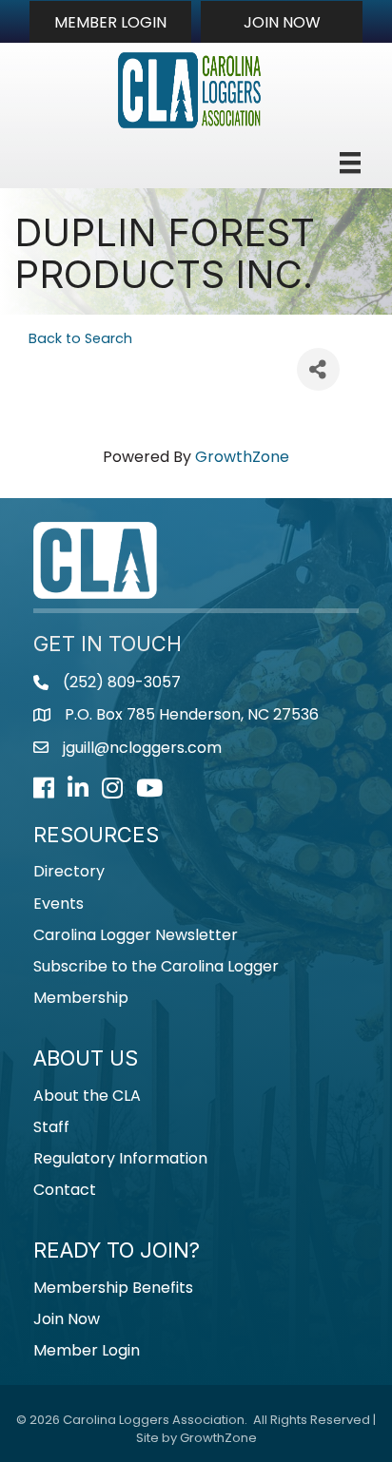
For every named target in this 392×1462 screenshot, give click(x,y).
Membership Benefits (113, 1287)
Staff (51, 1127)
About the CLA (87, 1095)
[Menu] (350, 163)
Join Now (66, 1319)
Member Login (86, 1350)
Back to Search (80, 338)
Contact (64, 1190)
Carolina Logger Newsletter (135, 935)
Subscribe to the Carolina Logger (156, 966)
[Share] (318, 369)
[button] (110, 22)
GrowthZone (242, 457)
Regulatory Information (120, 1158)
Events (58, 903)
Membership (80, 998)
